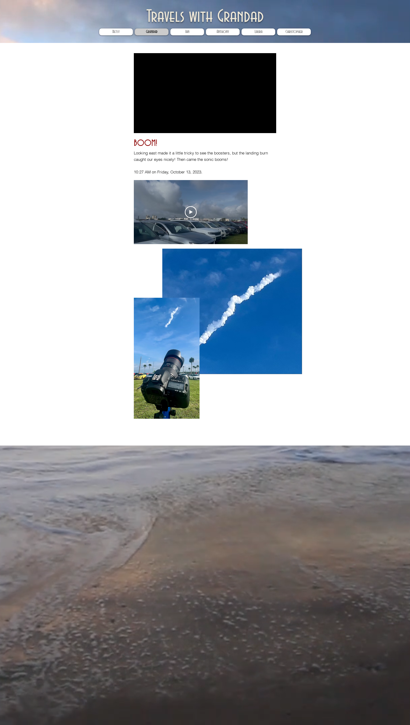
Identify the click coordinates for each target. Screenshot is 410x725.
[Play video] (191, 212)
